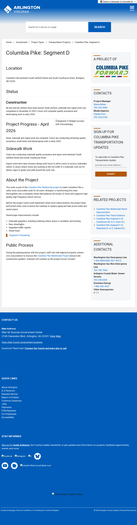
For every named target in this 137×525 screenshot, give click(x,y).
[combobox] (117, 1)
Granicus (133, 510)
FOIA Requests (9, 410)
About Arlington (9, 387)
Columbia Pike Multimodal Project (53, 256)
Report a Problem (10, 397)
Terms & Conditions (23, 510)
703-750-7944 (100, 270)
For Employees (9, 414)
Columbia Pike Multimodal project (44, 187)
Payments (7, 407)
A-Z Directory (8, 390)
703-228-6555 (100, 280)
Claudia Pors (100, 114)
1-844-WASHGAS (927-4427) (107, 260)
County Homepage (8, 510)
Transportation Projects (60, 42)
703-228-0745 (100, 117)
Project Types (38, 42)
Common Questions (12, 400)
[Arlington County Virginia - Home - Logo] (22, 9)
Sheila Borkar (100, 104)
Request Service (10, 394)
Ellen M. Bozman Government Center (22, 332)
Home (9, 42)
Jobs (4, 404)
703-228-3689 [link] (100, 107)
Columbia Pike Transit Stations (110, 215)
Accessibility (8, 417)
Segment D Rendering (19, 235)
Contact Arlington (52, 510)
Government (21, 42)
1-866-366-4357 (101, 286)
